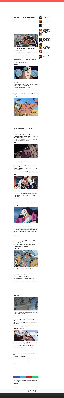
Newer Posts (15, 387)
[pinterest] (29, 377)
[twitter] (23, 377)
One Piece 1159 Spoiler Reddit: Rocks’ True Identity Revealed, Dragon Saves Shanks (26, 228)
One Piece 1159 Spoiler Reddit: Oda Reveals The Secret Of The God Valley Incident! (26, 229)
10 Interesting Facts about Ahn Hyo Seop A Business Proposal (46, 17)
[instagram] (31, 391)
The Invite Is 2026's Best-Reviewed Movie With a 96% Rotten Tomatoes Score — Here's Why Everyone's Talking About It (44, 52)
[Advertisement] (32, 8)
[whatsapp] (35, 377)
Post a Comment (23, 21)
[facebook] (16, 377)
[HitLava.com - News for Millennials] (15, 1)
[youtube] (35, 391)
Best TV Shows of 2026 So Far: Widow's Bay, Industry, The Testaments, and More (46, 47)
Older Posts (36, 387)
